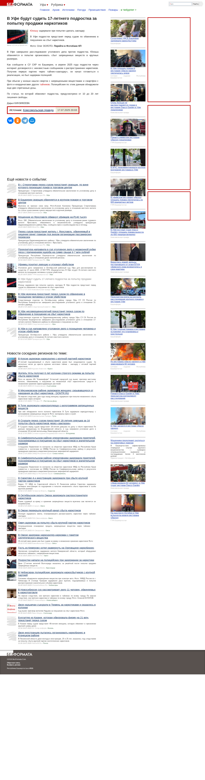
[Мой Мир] (32, 120)
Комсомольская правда (38, 110)
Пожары (113, 10)
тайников (45, 84)
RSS (31, 668)
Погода (81, 10)
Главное (45, 10)
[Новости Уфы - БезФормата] (16, 3)
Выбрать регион (13, 665)
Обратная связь (13, 663)
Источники (68, 10)
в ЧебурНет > (128, 10)
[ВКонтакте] (10, 120)
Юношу (34, 30)
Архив (56, 10)
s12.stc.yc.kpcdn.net (19, 45)
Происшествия (97, 10)
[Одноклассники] (17, 120)
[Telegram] (24, 120)
